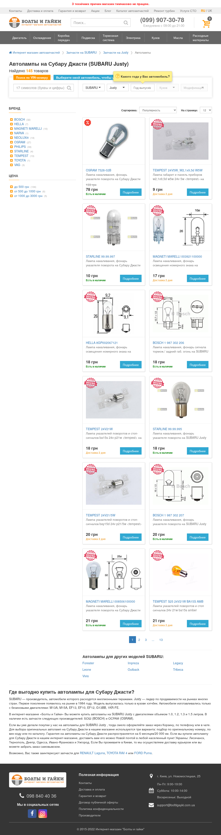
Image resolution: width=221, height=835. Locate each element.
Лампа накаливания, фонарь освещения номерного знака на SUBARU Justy (177, 262)
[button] (19, 37)
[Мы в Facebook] (32, 813)
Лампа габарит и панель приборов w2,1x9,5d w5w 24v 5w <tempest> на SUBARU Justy (178, 176)
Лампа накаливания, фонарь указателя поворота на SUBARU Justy (179, 433)
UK (210, 10)
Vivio (85, 676)
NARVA (18, 133)
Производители (90, 815)
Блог (108, 10)
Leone (86, 669)
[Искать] (126, 22)
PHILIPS (19, 146)
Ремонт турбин (164, 10)
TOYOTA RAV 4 (117, 753)
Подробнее (131, 192)
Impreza (133, 663)
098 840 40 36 (41, 795)
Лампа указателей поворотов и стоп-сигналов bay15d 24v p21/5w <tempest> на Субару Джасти (114, 521)
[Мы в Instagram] (42, 813)
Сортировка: (129, 110)
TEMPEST (20, 155)
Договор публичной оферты (98, 802)
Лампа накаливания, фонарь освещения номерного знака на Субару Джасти (108, 349)
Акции (95, 10)
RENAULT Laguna (92, 753)
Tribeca (178, 669)
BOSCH (19, 119)
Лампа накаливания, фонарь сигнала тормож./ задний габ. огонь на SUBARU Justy (180, 349)
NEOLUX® (21, 137)
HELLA (18, 124)
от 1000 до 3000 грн (28, 195)
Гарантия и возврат (72, 10)
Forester (88, 663)
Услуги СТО (188, 10)
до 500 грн (21, 186)
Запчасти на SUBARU (81, 52)
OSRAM (19, 142)
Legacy (178, 663)
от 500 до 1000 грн (27, 191)
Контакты (15, 10)
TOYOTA (19, 160)
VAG (16, 165)
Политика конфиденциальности (101, 808)
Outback (133, 669)
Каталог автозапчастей (132, 10)
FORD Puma (143, 753)
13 (161, 639)
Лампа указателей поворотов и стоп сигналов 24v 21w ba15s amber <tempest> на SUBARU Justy (178, 607)
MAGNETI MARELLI (27, 128)
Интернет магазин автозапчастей (36, 52)
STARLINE (21, 151)
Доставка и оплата (40, 10)
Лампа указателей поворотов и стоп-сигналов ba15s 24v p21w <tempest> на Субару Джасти (114, 435)
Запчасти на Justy (115, 52)
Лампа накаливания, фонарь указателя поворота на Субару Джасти (113, 174)
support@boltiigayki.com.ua (176, 805)
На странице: (189, 110)
